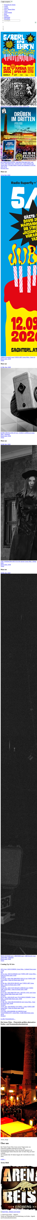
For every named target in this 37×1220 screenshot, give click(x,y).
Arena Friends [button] (8, 12)
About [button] (6, 11)
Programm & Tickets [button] (9, 4)
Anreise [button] (6, 8)
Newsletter (7, 18)
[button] (3, 168)
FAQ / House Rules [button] (9, 9)
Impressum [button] (7, 17)
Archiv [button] (6, 6)
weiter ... (3, 1159)
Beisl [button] (5, 14)
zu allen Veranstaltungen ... (8, 1019)
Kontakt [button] (6, 15)
